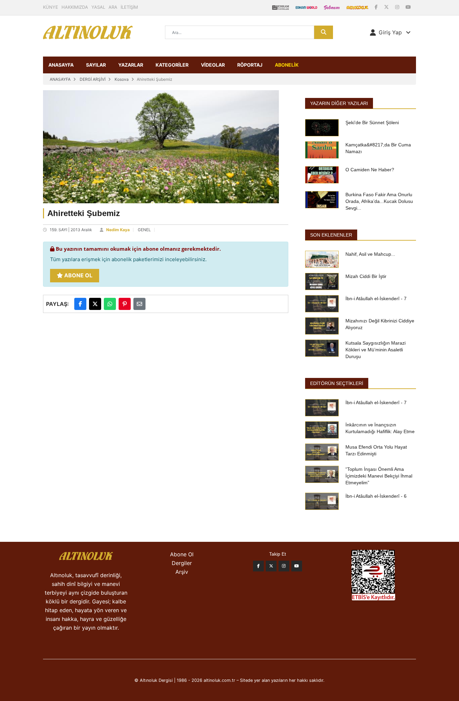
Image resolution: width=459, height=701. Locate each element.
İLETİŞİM (129, 7)
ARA (113, 7)
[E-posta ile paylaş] (139, 304)
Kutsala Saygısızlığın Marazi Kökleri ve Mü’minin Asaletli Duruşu (375, 349)
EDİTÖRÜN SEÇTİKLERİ (336, 383)
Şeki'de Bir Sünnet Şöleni (372, 122)
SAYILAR (96, 65)
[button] (390, 32)
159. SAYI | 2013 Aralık (71, 229)
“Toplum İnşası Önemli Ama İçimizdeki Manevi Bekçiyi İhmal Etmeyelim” (378, 475)
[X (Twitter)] (387, 7)
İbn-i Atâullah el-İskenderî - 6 (376, 496)
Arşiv (181, 571)
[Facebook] (377, 7)
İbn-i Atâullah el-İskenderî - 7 (376, 298)
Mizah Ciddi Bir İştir (365, 276)
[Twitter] (271, 566)
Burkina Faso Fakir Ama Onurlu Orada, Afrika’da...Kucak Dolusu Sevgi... (379, 201)
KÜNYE (50, 7)
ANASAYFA (61, 65)
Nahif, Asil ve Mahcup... (370, 254)
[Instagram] (398, 7)
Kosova (122, 79)
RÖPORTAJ (249, 65)
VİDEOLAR (213, 65)
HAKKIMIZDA (74, 7)
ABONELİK (287, 65)
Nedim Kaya (118, 229)
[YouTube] (408, 7)
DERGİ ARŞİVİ (93, 79)
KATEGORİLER (172, 65)
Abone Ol (77, 275)
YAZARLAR (130, 65)
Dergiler (182, 563)
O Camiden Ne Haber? (369, 169)
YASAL (98, 7)
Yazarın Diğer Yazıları (339, 103)
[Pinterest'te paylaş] (125, 304)
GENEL (144, 229)
